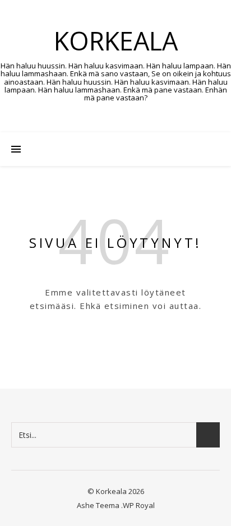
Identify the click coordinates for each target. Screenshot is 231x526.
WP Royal (139, 505)
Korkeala (116, 40)
